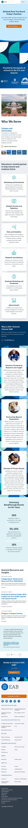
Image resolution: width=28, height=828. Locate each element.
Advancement (4, 716)
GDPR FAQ (3, 794)
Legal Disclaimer (5, 791)
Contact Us (3, 778)
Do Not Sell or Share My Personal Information (11, 798)
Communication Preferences (5, 782)
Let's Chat (14, 668)
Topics (16, 749)
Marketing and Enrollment (7, 708)
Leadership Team (18, 769)
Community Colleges (19, 723)
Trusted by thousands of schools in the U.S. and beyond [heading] (14, 70)
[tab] (3, 152)
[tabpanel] (14, 120)
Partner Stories (18, 739)
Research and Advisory (20, 716)
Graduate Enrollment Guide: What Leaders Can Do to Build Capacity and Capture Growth (13, 596)
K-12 (16, 726)
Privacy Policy (4, 788)
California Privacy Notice (7, 789)
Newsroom (3, 771)
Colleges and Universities (7, 723)
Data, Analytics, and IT (20, 712)
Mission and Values (5, 737)
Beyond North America (6, 730)
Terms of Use (4, 793)
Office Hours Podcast (19, 746)
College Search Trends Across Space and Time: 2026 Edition (12, 580)
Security (3, 803)
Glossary (3, 749)
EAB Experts (4, 769)
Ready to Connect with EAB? (14, 663)
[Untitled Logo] (10, 81)
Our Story (3, 766)
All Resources (4, 752)
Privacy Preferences (5, 801)
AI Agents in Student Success (11, 613)
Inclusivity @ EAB (18, 737)
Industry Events (18, 759)
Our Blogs (3, 746)
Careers (16, 766)
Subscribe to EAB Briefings (21, 778)
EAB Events (3, 759)
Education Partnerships (20, 771)
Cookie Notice (4, 796)
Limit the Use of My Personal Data (9, 799)
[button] (8, 654)
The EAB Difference (5, 739)
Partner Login (18, 781)
